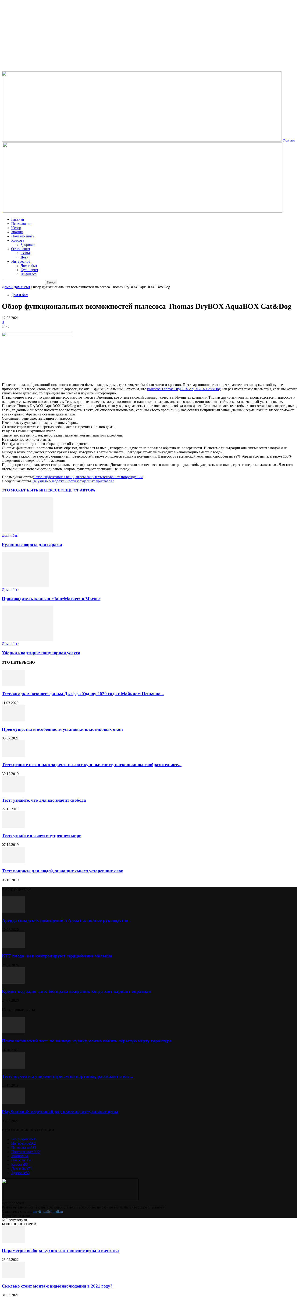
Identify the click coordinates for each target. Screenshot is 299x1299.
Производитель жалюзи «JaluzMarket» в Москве (51, 598)
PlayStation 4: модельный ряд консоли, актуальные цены (60, 1111)
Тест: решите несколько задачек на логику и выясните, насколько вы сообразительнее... (92, 764)
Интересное (20, 261)
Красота (17, 240)
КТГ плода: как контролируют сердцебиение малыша (57, 955)
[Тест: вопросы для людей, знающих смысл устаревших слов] (13, 862)
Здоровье (28, 245)
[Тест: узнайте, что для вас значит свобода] (13, 791)
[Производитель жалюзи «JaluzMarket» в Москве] (25, 585)
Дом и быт (29, 266)
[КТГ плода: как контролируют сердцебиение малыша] (13, 947)
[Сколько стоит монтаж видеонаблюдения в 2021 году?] (13, 1277)
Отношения (20, 249)
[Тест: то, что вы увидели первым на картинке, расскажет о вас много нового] (13, 1067)
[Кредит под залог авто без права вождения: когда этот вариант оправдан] (13, 982)
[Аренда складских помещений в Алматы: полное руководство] (13, 911)
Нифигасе (28, 274)
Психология (20, 224)
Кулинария (29, 270)
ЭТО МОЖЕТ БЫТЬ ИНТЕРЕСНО (32, 490)
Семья (25, 253)
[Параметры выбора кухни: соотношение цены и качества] (13, 1241)
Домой (7, 287)
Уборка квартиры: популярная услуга (41, 652)
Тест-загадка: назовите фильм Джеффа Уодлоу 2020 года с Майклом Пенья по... (83, 693)
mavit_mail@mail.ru (48, 1211)
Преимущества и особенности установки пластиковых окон (62, 729)
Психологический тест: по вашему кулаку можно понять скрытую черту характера (87, 1040)
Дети (24, 257)
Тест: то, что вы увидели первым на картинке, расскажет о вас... (67, 1076)
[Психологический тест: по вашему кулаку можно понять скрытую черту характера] (13, 1032)
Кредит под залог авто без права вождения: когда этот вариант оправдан (76, 991)
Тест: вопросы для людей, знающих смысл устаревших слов (62, 870)
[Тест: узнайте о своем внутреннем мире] (13, 826)
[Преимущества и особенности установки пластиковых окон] (13, 720)
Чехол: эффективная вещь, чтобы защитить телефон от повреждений (88, 477)
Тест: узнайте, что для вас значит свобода (44, 800)
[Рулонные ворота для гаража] (27, 531)
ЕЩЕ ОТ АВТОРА (79, 490)
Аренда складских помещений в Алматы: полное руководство (65, 920)
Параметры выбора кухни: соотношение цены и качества (60, 1250)
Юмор (16, 228)
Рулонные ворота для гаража (32, 544)
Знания (17, 232)
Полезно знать (22, 236)
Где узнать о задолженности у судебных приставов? (72, 481)
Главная (17, 219)
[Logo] (2, 211)
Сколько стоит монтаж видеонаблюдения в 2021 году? (57, 1286)
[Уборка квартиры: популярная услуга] (27, 639)
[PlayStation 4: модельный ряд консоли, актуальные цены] (13, 1103)
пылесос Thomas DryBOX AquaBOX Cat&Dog (184, 389)
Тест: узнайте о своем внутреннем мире (41, 835)
